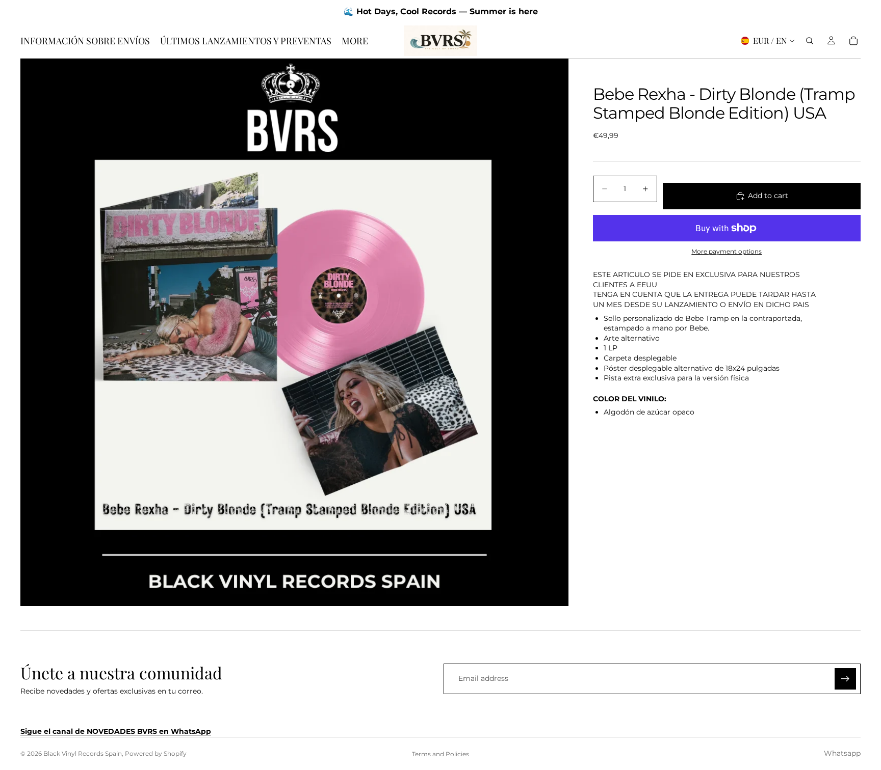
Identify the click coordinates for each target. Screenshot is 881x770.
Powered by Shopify (156, 753)
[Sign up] (845, 679)
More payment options (726, 251)
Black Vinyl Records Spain (82, 753)
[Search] (809, 41)
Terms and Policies (440, 754)
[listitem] (354, 40)
